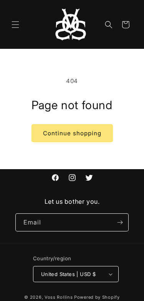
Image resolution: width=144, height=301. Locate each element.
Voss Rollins (59, 297)
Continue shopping (72, 133)
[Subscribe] (119, 222)
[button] (15, 24)
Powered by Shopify (97, 297)
